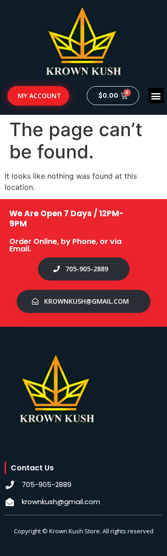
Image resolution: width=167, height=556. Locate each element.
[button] (156, 95)
